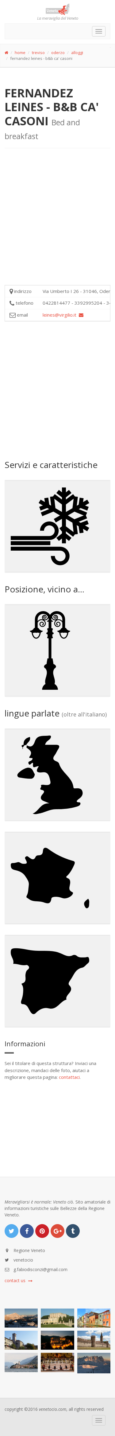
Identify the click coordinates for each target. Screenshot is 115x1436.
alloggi (77, 52)
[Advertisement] (57, 221)
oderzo (58, 52)
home (20, 52)
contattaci (69, 1077)
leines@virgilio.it (61, 315)
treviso (38, 52)
